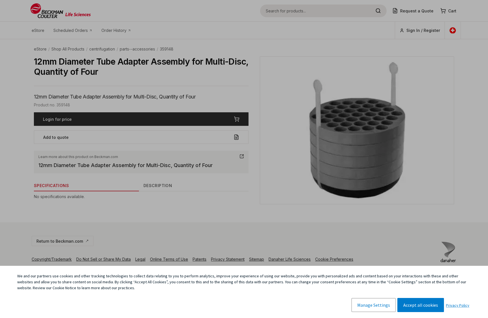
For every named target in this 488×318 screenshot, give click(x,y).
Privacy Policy (457, 305)
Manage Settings (373, 305)
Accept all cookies (420, 305)
